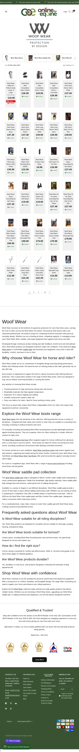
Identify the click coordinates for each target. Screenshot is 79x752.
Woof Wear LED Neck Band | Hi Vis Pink (68, 128)
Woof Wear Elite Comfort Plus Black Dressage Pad (25, 234)
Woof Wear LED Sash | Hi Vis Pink (54, 162)
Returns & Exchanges (48, 686)
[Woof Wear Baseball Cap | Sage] (68, 259)
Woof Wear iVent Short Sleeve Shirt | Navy (10, 128)
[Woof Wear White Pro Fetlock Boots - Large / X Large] (10, 74)
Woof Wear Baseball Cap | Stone (54, 270)
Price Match (27, 684)
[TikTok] (12, 708)
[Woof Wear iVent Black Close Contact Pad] (53, 222)
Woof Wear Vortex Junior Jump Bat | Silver (25, 271)
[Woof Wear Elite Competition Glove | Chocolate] (53, 74)
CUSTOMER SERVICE (48, 675)
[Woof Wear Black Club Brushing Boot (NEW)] (25, 151)
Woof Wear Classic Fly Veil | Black (25, 196)
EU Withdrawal (46, 683)
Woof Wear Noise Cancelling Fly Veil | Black (68, 163)
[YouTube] (17, 703)
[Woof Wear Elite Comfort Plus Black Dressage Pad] (25, 222)
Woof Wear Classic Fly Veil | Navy (39, 196)
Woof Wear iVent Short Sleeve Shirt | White (68, 86)
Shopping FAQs (46, 689)
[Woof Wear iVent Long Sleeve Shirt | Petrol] (10, 151)
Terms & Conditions (47, 692)
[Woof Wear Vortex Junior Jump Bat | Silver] (25, 259)
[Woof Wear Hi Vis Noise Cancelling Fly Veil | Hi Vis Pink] (68, 185)
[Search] (69, 11)
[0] (72, 11)
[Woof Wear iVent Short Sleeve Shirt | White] (68, 74)
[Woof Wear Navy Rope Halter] (10, 259)
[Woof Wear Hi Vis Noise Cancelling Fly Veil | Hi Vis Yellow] (53, 185)
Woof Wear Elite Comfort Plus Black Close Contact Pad (11, 235)
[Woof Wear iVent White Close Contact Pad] (39, 222)
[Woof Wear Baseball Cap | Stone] (53, 259)
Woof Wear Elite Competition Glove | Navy (39, 86)
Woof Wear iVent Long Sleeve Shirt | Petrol (10, 163)
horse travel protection (56, 464)
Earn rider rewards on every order (21, 2)
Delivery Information (48, 680)
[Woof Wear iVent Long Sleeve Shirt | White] (39, 116)
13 (45, 292)
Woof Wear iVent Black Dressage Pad (68, 233)
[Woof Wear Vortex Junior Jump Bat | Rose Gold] (39, 259)
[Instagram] (12, 703)
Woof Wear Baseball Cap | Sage (68, 270)
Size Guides (27, 687)
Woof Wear (18, 589)
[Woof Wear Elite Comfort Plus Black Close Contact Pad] (10, 222)
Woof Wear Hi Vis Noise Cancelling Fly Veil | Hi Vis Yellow (54, 198)
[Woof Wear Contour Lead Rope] (39, 151)
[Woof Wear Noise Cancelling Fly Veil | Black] (68, 151)
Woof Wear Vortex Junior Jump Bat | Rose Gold (39, 271)
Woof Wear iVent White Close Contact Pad (39, 234)
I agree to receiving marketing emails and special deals (67, 696)
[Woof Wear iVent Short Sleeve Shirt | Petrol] (25, 116)
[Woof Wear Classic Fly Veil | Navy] (39, 185)
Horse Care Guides (29, 690)
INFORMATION (29, 674)
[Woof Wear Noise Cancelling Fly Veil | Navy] (10, 185)
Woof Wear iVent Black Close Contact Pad (54, 234)
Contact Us (45, 698)
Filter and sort (14, 65)
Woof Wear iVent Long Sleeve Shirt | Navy (53, 128)
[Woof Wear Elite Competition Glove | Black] (25, 74)
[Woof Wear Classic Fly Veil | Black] (25, 185)
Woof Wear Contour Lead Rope (39, 162)
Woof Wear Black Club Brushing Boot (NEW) (25, 163)
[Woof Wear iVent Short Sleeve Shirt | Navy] (10, 116)
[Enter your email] (72, 689)
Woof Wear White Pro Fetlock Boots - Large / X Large (10, 87)
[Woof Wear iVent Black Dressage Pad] (68, 222)
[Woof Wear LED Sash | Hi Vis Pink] (53, 151)
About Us (26, 678)
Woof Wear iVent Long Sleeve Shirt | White (39, 128)
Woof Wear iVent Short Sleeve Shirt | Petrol (25, 128)
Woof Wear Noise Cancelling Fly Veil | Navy (11, 197)
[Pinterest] (7, 708)
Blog (24, 699)
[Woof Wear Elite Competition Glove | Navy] (39, 74)
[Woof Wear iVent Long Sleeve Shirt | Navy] (53, 116)
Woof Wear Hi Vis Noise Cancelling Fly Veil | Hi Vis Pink (68, 198)
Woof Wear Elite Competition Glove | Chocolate (54, 87)
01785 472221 (15, 690)
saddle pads (27, 350)
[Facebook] (7, 703)
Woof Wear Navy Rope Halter (11, 270)
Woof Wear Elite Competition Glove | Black (25, 86)
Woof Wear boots (8, 419)
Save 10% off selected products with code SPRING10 (56, 2)
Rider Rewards (28, 681)
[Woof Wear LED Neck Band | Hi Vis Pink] (68, 116)
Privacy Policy (46, 695)
